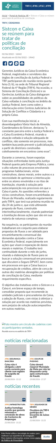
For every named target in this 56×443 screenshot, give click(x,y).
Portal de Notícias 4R (19, 16)
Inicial (4, 16)
